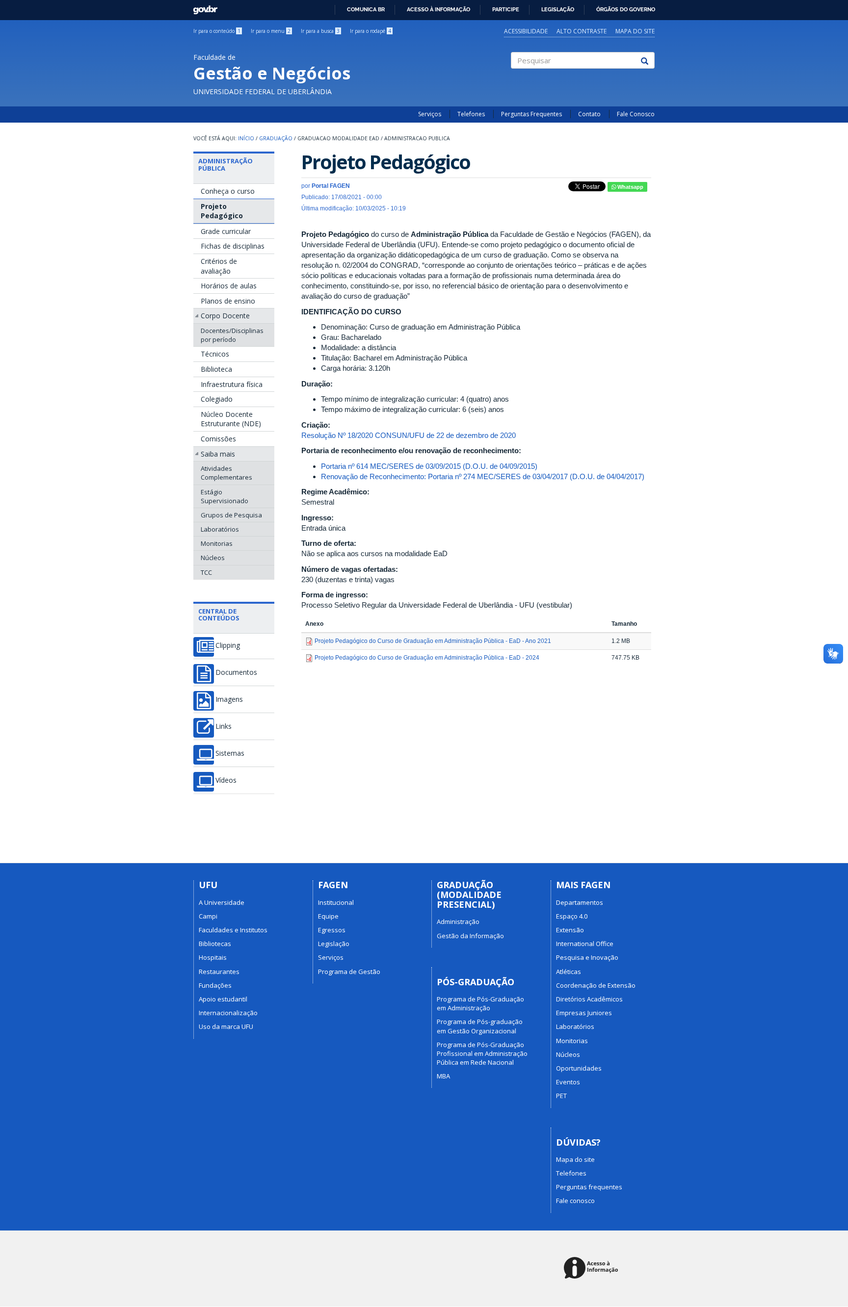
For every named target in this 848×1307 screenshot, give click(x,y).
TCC (206, 572)
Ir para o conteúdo (216, 30)
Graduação (275, 138)
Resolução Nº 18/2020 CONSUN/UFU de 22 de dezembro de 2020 (408, 435)
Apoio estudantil (223, 999)
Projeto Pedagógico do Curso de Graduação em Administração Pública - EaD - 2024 (427, 657)
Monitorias (217, 543)
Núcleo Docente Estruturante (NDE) (231, 419)
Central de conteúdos (218, 614)
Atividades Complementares (226, 473)
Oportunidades (579, 1068)
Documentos (236, 672)
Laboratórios (220, 529)
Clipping (227, 645)
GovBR (202, 7)
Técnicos (215, 354)
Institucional (336, 902)
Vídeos (226, 780)
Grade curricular (226, 231)
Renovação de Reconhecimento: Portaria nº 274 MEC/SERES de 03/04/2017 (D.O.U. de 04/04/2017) (482, 476)
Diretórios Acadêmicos (589, 999)
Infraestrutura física (232, 384)
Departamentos (579, 902)
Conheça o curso (228, 191)
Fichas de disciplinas (233, 246)
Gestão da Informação (470, 935)
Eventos (568, 1081)
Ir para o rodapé (370, 30)
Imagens (229, 699)
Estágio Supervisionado (224, 496)
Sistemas (229, 753)
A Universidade (221, 902)
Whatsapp (629, 187)
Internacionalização (228, 1012)
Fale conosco (575, 1200)
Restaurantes (219, 971)
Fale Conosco (636, 114)
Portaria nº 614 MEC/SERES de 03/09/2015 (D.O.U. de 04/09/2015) (429, 466)
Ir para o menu (271, 30)
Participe (505, 9)
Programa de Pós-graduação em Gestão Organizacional (480, 1026)
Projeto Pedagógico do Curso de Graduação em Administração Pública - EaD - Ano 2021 (433, 641)
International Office (584, 943)
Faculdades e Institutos (233, 929)
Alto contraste (581, 31)
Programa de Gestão (349, 971)
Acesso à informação (438, 9)
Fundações (215, 985)
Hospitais (213, 957)
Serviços (429, 114)
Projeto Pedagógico (222, 211)
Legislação (557, 9)
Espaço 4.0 (571, 916)
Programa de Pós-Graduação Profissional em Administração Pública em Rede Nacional (482, 1053)
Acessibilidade (526, 31)
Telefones (471, 114)
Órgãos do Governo (625, 9)
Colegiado (217, 399)
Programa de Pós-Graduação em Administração (480, 1003)
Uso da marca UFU (226, 1026)
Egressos (331, 929)
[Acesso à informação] (592, 1268)
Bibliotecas (215, 943)
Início (246, 138)
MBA (443, 1076)
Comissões (218, 438)
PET (561, 1095)
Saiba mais (218, 454)
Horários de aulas (229, 285)
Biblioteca (216, 369)
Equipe (328, 916)
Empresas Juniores (584, 1012)
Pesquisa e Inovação (587, 957)
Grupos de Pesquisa (231, 515)
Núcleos (213, 557)
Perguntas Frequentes (531, 114)
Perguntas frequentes (589, 1186)
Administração (458, 921)
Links (223, 726)
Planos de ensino (228, 301)
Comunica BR (366, 9)
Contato (589, 114)
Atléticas (568, 971)
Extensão (570, 929)
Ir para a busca (320, 30)
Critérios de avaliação (219, 266)
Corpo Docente (225, 315)
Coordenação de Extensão (596, 985)
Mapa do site (635, 31)
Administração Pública (225, 164)
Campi (208, 916)
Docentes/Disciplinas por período (232, 335)
